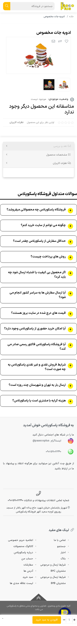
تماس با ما (60, 540)
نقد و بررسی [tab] (61, 146)
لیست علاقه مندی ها (21, 583)
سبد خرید (28, 577)
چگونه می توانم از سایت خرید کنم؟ (43, 225)
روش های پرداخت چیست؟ (48, 257)
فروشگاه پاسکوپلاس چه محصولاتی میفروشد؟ (36, 210)
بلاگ (63, 559)
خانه (71, 16)
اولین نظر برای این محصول (40, 122)
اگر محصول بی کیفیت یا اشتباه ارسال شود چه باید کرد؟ (37, 275)
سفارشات (28, 565)
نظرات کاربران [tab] (60, 163)
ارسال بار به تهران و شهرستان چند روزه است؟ (37, 385)
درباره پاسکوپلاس (23, 553)
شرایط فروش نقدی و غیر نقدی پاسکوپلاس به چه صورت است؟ (37, 367)
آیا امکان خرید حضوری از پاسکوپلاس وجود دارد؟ (35, 329)
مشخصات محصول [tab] (57, 155)
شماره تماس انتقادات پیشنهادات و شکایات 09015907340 (38, 500)
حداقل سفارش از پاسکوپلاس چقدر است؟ (39, 241)
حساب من (27, 559)
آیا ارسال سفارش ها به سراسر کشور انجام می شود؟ (37, 295)
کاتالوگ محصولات (23, 546)
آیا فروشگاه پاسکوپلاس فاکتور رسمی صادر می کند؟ (36, 347)
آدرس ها (28, 571)
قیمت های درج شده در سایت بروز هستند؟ (38, 313)
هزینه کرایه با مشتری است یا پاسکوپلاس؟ (39, 401)
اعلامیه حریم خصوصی (20, 540)
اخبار (63, 553)
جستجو (61, 546)
